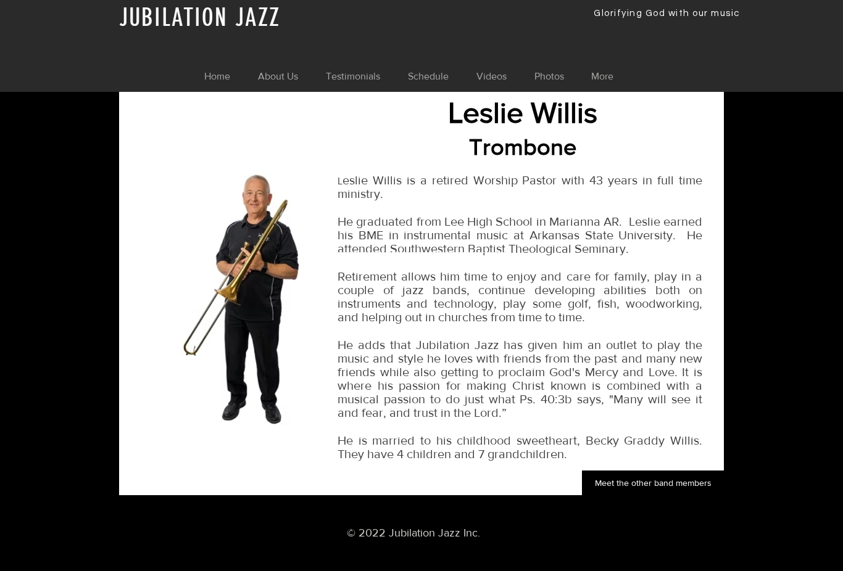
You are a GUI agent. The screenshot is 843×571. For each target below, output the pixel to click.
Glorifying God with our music (667, 13)
